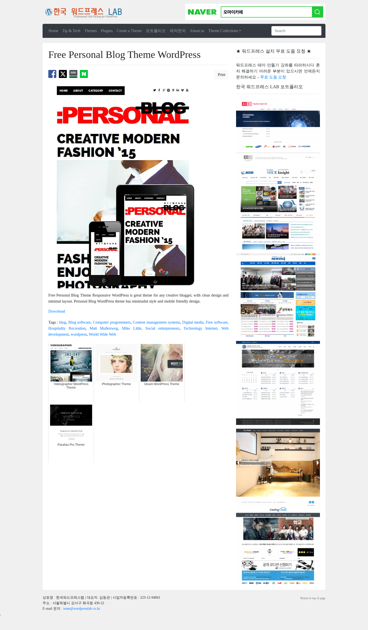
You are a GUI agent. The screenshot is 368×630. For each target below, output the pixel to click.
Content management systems (156, 322)
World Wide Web (102, 334)
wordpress (79, 334)
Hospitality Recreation (67, 328)
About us (197, 31)
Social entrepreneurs (162, 328)
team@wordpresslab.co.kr (81, 608)
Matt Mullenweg (104, 328)
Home (53, 31)
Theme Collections (223, 31)
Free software (217, 322)
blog (62, 322)
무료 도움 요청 (273, 77)
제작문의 (178, 31)
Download (56, 311)
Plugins (107, 31)
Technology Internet (200, 328)
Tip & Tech (71, 31)
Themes (90, 31)
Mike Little (131, 328)
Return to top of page (312, 598)
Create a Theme (129, 31)
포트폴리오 (156, 31)
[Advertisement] (139, 475)
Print (221, 74)
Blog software (79, 322)
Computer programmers (112, 322)
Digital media (193, 322)
